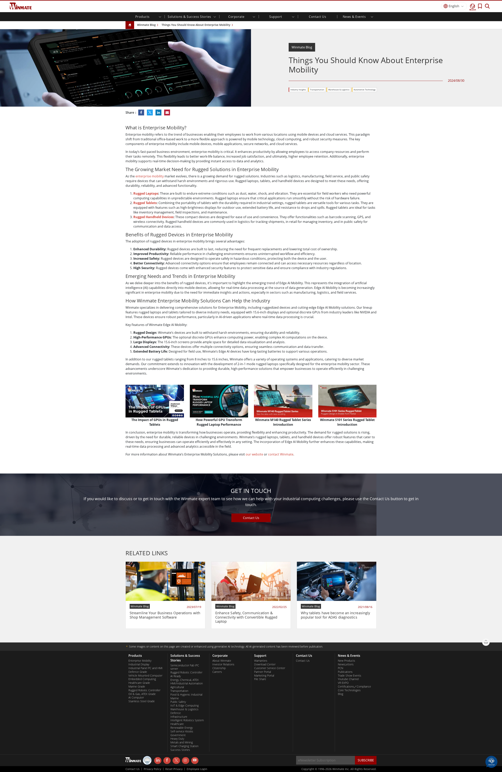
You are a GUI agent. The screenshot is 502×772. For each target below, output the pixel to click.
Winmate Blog (146, 25)
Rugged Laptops (145, 193)
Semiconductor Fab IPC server (184, 667)
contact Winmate (280, 454)
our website (254, 454)
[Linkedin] (157, 760)
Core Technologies (349, 690)
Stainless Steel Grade (141, 701)
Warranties (260, 660)
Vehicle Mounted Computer (145, 675)
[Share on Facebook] (141, 112)
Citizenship (219, 668)
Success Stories (180, 750)
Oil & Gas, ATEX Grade (142, 694)
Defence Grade (137, 672)
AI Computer (136, 697)
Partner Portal (262, 672)
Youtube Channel (348, 679)
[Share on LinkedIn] (159, 112)
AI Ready (175, 676)
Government (178, 735)
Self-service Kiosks (181, 731)
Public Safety (178, 702)
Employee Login (197, 769)
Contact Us (317, 17)
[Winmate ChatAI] (491, 761)
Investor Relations (223, 664)
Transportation (317, 89)
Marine (174, 698)
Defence (175, 713)
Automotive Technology (365, 89)
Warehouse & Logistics (338, 89)
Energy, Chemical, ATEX (184, 680)
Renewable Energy (181, 727)
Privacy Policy (152, 769)
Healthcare (177, 724)
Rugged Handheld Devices (153, 217)
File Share (260, 679)
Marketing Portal (264, 675)
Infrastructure (178, 716)
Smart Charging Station (184, 746)
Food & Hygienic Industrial (186, 694)
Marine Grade (136, 686)
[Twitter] (176, 760)
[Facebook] (167, 760)
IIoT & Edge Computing (184, 705)
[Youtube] (194, 760)
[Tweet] (150, 112)
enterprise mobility (150, 176)
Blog (340, 694)
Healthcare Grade (139, 683)
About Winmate (221, 660)
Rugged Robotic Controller (144, 690)
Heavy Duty (177, 738)
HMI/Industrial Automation (186, 683)
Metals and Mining (181, 742)
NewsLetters (346, 664)
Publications (345, 672)
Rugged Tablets (145, 203)
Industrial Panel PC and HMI (145, 668)
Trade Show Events (349, 675)
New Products (346, 660)
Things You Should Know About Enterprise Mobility (196, 25)
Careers (217, 672)
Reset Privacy (174, 769)
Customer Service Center (269, 668)
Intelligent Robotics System (187, 720)
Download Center (265, 664)
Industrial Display (138, 664)
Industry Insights (298, 89)
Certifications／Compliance (354, 686)
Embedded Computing (142, 679)
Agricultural (177, 687)
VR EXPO (343, 683)
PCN (340, 668)
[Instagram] (185, 760)
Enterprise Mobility (139, 660)
